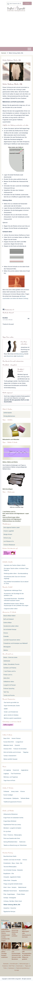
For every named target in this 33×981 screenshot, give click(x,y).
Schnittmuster (14, 964)
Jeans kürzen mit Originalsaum (12, 519)
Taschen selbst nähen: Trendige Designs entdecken (5, 953)
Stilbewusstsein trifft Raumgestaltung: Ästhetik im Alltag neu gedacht (27, 954)
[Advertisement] (16, 30)
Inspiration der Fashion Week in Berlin (14, 565)
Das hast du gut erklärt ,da (11, 702)
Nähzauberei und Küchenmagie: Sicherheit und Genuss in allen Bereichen (16, 954)
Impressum (11, 968)
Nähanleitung (20, 354)
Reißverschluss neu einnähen (12, 521)
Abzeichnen (10, 356)
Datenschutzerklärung (22, 968)
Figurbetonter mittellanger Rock (13, 590)
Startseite (3, 53)
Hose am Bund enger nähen (11, 517)
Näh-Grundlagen (8, 489)
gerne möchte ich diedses (11, 715)
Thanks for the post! (8, 312)
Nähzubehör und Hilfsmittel (11, 439)
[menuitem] (16, 615)
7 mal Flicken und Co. (9, 511)
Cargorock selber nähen (11, 608)
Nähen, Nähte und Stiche (10, 462)
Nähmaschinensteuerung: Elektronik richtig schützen (16, 932)
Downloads (19, 966)
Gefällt (6, 709)
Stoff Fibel (12, 966)
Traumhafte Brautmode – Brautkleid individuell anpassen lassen (14, 599)
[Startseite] (16, 8)
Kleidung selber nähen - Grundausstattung (16, 573)
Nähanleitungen (24, 964)
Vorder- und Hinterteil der (11, 712)
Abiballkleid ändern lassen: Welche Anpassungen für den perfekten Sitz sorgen (16, 604)
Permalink (16, 319)
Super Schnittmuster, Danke (12, 705)
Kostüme (4, 966)
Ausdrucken (20, 356)
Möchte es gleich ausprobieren (12, 718)
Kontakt (16, 970)
